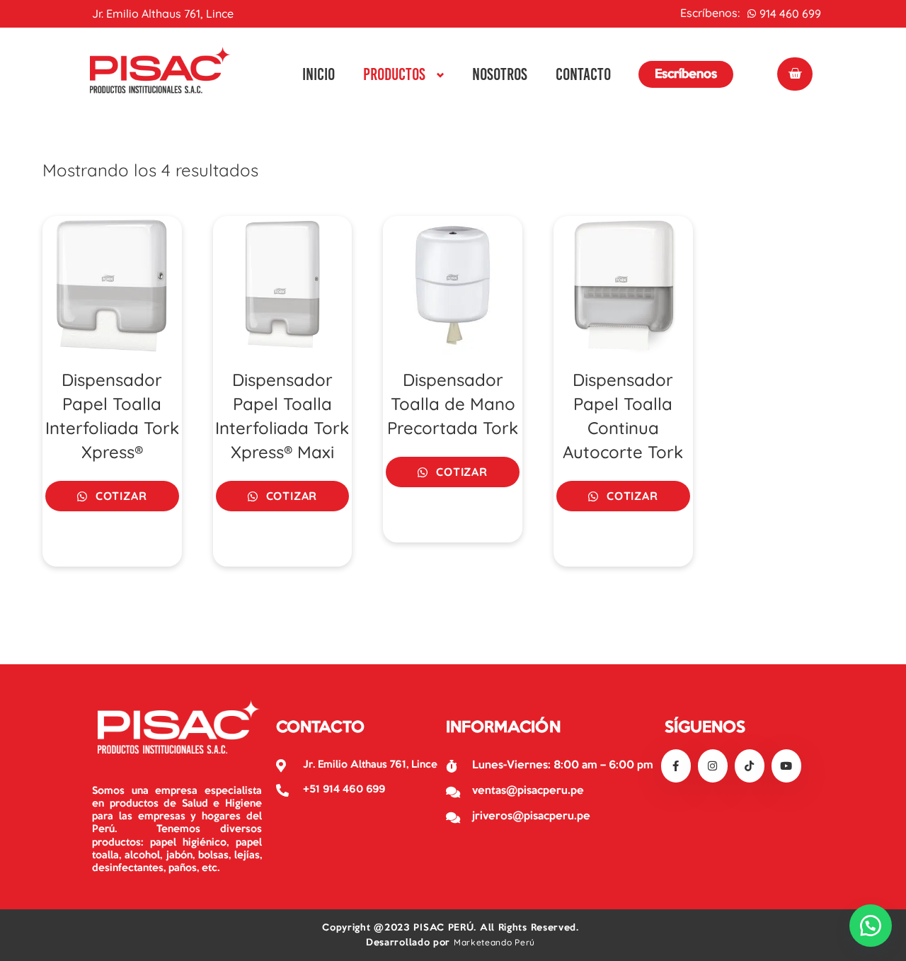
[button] (870, 925)
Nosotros (499, 74)
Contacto (583, 74)
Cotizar (119, 496)
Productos (394, 74)
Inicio (318, 74)
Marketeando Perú (494, 942)
